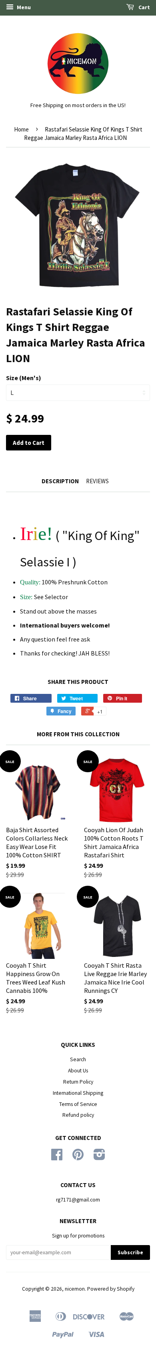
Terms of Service (78, 1104)
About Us (78, 1070)
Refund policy (78, 1115)
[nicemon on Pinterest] (78, 1157)
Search (78, 1059)
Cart (143, 7)
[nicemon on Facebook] (57, 1157)
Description (60, 481)
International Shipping (78, 1093)
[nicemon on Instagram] (99, 1157)
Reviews (97, 481)
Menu (23, 7)
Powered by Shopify (110, 1288)
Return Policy (78, 1081)
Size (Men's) (23, 378)
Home (21, 129)
